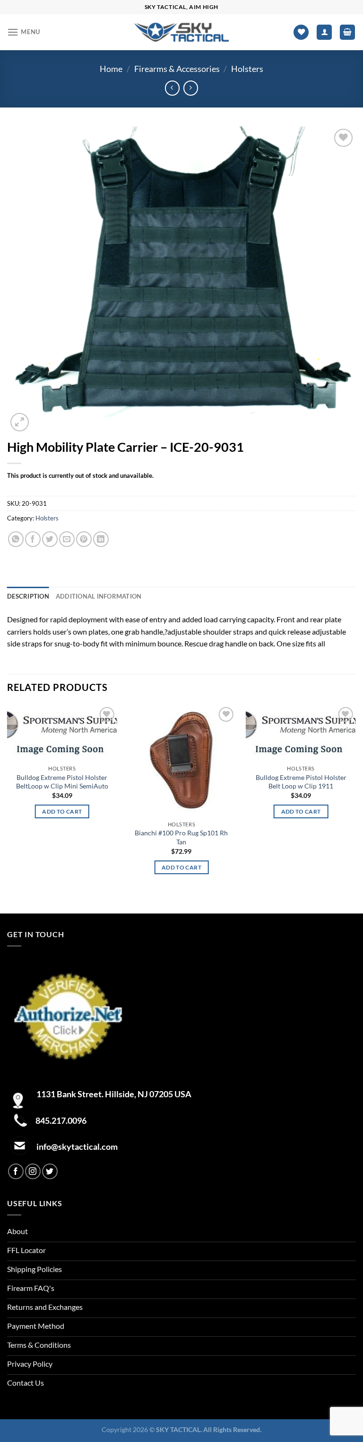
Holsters (247, 68)
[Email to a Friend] (67, 539)
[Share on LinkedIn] (101, 539)
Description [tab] (28, 596)
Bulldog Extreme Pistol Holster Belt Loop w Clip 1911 (301, 781)
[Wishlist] (301, 32)
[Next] (355, 808)
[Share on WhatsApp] (16, 539)
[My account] (324, 32)
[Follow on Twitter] (50, 1171)
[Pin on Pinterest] (84, 539)
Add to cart (62, 811)
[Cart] (347, 32)
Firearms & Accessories (177, 68)
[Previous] (7, 808)
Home (111, 68)
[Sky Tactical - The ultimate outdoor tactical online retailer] (181, 32)
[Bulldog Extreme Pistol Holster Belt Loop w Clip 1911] (301, 733)
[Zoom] (19, 422)
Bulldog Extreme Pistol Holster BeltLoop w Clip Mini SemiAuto (62, 781)
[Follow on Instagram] (33, 1171)
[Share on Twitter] (50, 539)
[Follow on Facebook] (16, 1171)
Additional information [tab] (99, 596)
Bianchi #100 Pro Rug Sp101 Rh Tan (181, 837)
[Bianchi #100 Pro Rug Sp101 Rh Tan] (181, 760)
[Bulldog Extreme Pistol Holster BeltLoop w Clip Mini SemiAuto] (62, 733)
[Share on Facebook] (33, 539)
